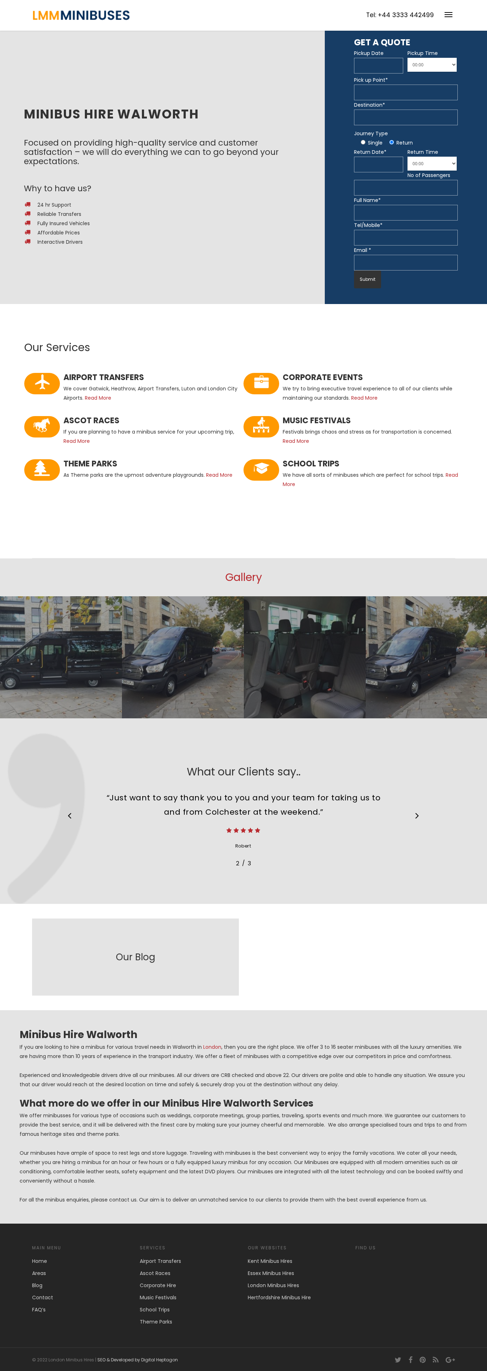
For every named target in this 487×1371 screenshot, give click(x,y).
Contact (42, 1297)
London (212, 1047)
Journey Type (371, 133)
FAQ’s (39, 1309)
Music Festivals (158, 1297)
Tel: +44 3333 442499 (400, 15)
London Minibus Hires (273, 1285)
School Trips (155, 1309)
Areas (39, 1273)
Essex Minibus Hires (271, 1273)
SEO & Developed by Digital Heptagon (137, 1360)
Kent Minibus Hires (270, 1261)
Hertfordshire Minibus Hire (279, 1297)
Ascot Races (155, 1273)
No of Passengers (428, 175)
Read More (98, 397)
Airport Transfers (160, 1261)
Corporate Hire (158, 1285)
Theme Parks (156, 1321)
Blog (37, 1285)
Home (39, 1261)
